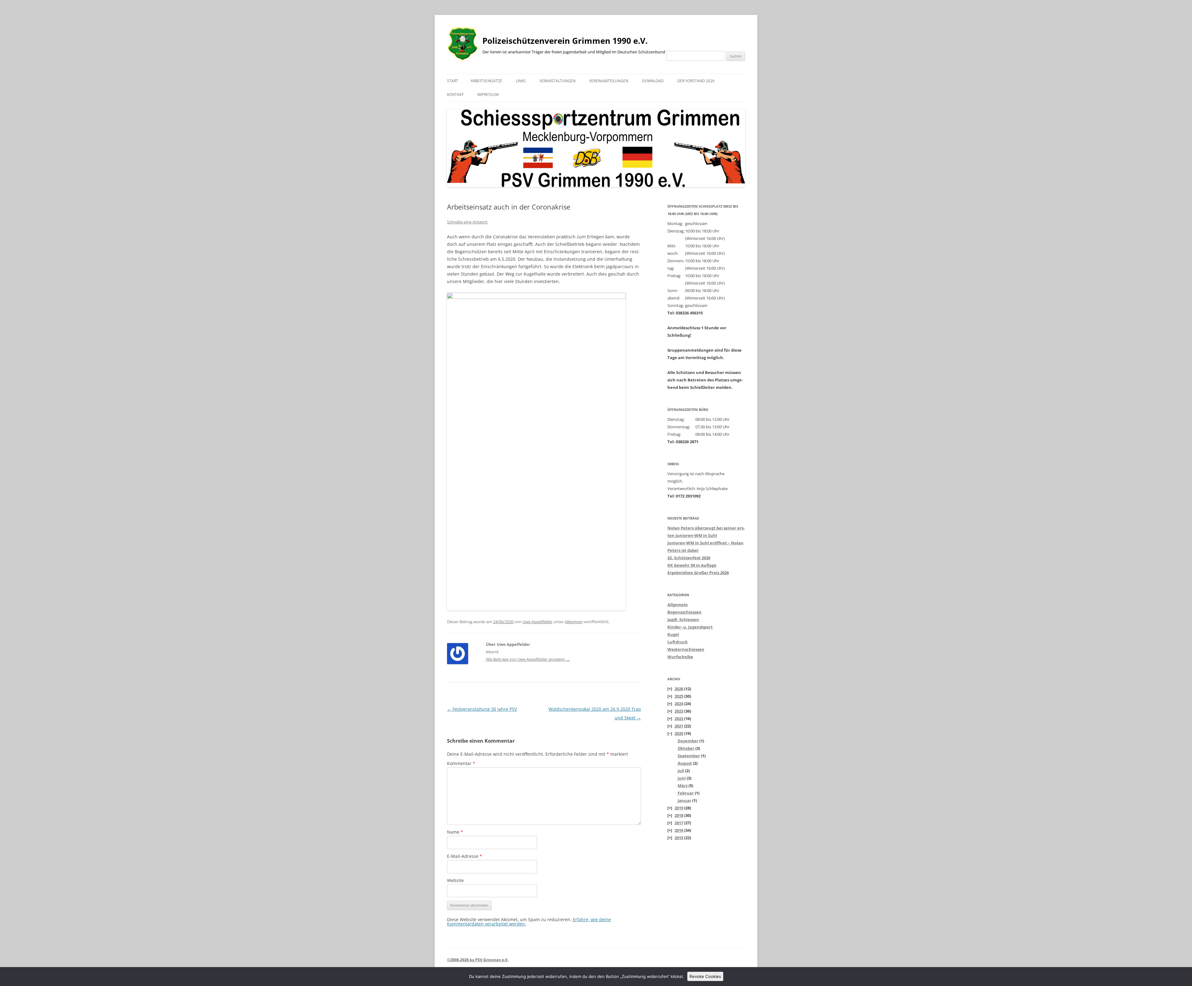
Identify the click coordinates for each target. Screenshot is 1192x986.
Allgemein (574, 621)
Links (521, 80)
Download (653, 80)
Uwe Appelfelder (537, 621)
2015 (679, 837)
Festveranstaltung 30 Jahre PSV (482, 709)
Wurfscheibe (680, 657)
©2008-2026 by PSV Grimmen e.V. (477, 959)
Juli (681, 770)
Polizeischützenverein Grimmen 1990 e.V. (565, 40)
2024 (679, 703)
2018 (679, 815)
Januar (684, 800)
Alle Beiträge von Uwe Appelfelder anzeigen (528, 659)
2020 (679, 733)
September (689, 756)
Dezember (688, 741)
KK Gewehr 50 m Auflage (691, 565)
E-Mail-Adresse (464, 856)
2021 (679, 726)
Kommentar (461, 763)
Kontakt (455, 94)
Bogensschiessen (684, 612)
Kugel (673, 634)
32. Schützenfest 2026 (688, 558)
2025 (679, 696)
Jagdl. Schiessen (683, 619)
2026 (679, 688)
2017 (679, 823)
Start (452, 80)
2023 (679, 711)
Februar (686, 793)
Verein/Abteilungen (608, 80)
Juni (682, 778)
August (685, 763)
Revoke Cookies (705, 976)
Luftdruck (677, 642)
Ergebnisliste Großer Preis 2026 (698, 572)
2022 (679, 718)
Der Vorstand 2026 (696, 80)
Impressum (488, 94)
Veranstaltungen (558, 80)
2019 (679, 808)
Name (455, 832)
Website (455, 880)
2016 (679, 830)
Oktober (686, 748)
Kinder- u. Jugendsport (690, 627)
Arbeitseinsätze (486, 80)
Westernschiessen (685, 649)
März (683, 785)
